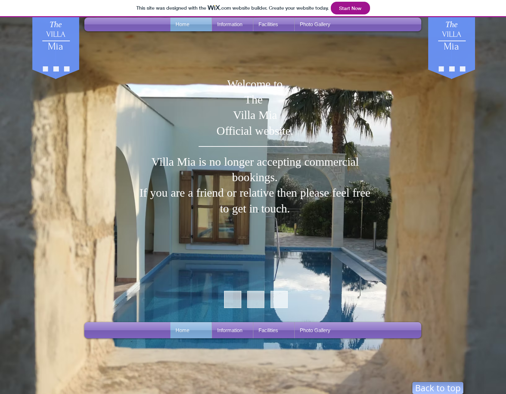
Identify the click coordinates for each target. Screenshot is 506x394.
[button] (232, 24)
